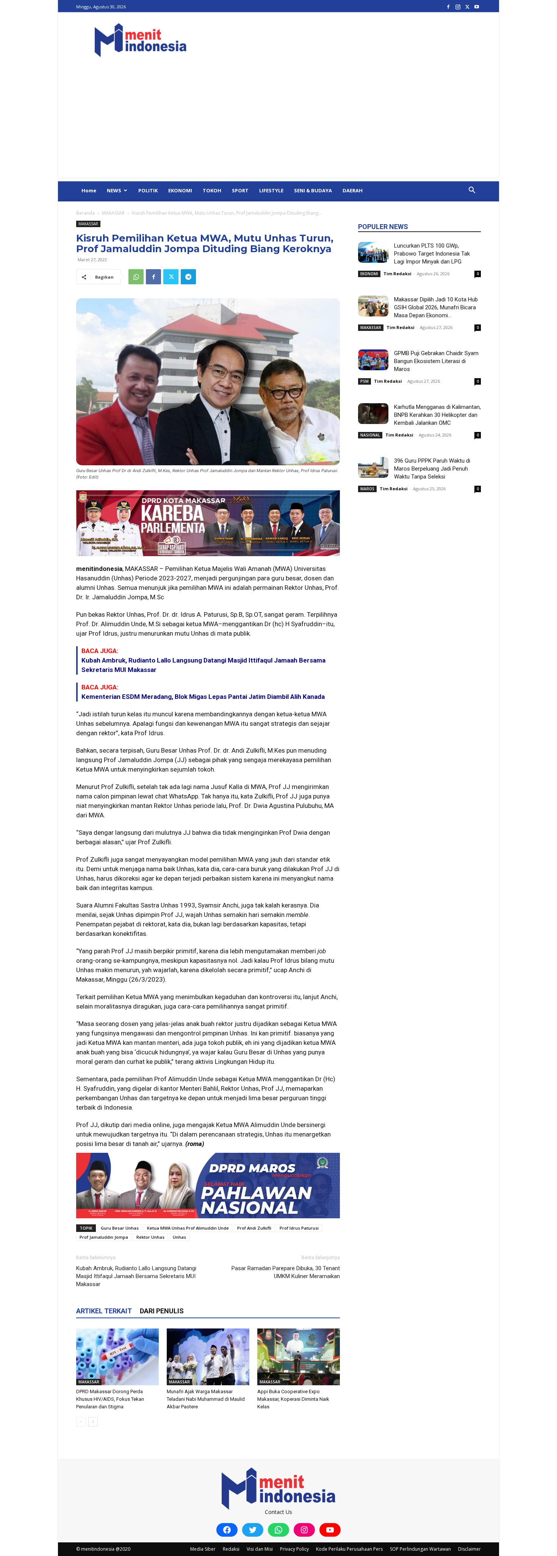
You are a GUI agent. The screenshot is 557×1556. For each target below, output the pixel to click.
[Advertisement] (278, 125)
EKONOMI (180, 190)
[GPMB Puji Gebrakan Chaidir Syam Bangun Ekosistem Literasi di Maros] (373, 359)
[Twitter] (467, 7)
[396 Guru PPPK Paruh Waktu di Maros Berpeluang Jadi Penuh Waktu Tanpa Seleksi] (373, 467)
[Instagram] (458, 7)
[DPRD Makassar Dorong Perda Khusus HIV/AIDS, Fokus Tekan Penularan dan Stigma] (117, 1356)
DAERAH (353, 190)
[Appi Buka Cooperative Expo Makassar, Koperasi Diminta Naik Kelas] (298, 1356)
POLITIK (148, 190)
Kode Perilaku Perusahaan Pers (349, 1549)
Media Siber (203, 1549)
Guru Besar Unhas (120, 1228)
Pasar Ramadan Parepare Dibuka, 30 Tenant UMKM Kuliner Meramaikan (286, 1272)
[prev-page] (81, 1422)
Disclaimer (469, 1549)
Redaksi (231, 1549)
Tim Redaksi (397, 273)
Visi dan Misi (260, 1549)
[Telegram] (188, 276)
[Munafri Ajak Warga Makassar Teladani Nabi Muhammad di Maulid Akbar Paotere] (208, 1356)
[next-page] (93, 1422)
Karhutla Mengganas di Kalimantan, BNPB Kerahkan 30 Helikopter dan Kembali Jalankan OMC (437, 415)
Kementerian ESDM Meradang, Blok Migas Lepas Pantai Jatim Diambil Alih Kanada (203, 696)
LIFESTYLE (271, 190)
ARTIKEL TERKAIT (104, 1311)
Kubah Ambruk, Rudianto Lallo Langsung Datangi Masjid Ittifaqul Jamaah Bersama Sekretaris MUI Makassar (136, 1276)
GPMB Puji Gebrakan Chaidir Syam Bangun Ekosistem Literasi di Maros (436, 361)
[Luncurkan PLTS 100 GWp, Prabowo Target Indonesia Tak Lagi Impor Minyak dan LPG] (373, 252)
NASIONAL (370, 435)
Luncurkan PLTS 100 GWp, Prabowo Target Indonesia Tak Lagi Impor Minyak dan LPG (432, 253)
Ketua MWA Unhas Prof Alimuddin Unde (188, 1228)
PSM (364, 381)
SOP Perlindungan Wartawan (420, 1549)
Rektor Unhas (150, 1237)
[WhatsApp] (136, 276)
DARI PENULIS (162, 1311)
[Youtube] (477, 7)
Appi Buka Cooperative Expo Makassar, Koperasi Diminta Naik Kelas (293, 1399)
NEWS (114, 190)
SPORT (240, 190)
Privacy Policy (294, 1549)
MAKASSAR (113, 213)
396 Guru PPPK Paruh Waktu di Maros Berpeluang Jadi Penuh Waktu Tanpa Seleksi (432, 468)
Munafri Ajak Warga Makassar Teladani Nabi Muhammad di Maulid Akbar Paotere (206, 1399)
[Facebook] (448, 7)
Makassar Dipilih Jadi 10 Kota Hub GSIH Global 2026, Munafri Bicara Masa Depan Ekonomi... (436, 307)
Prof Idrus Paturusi (299, 1228)
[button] (472, 191)
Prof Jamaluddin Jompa (104, 1237)
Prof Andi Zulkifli (254, 1228)
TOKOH (212, 190)
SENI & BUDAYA (313, 190)
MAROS (367, 488)
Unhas (179, 1237)
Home (88, 190)
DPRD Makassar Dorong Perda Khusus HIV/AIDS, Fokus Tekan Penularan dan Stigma (110, 1399)
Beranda (85, 213)
